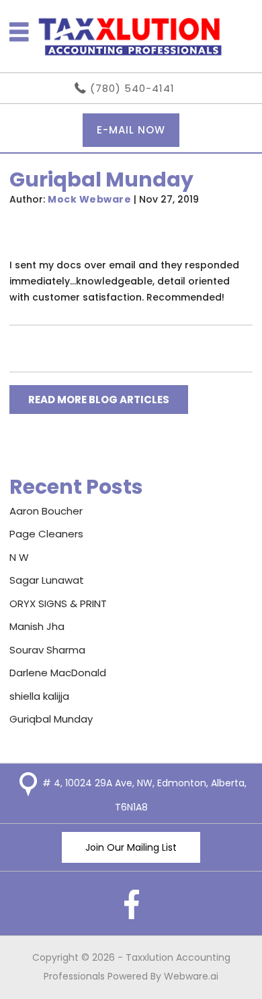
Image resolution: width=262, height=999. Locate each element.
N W (19, 557)
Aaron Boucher (46, 511)
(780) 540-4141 (132, 88)
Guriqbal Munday (51, 719)
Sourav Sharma (47, 650)
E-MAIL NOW (131, 130)
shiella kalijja (39, 696)
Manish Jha (36, 626)
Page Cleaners (46, 534)
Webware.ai (191, 976)
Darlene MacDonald (57, 673)
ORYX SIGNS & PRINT (58, 603)
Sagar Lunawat (46, 580)
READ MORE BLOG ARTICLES (98, 399)
